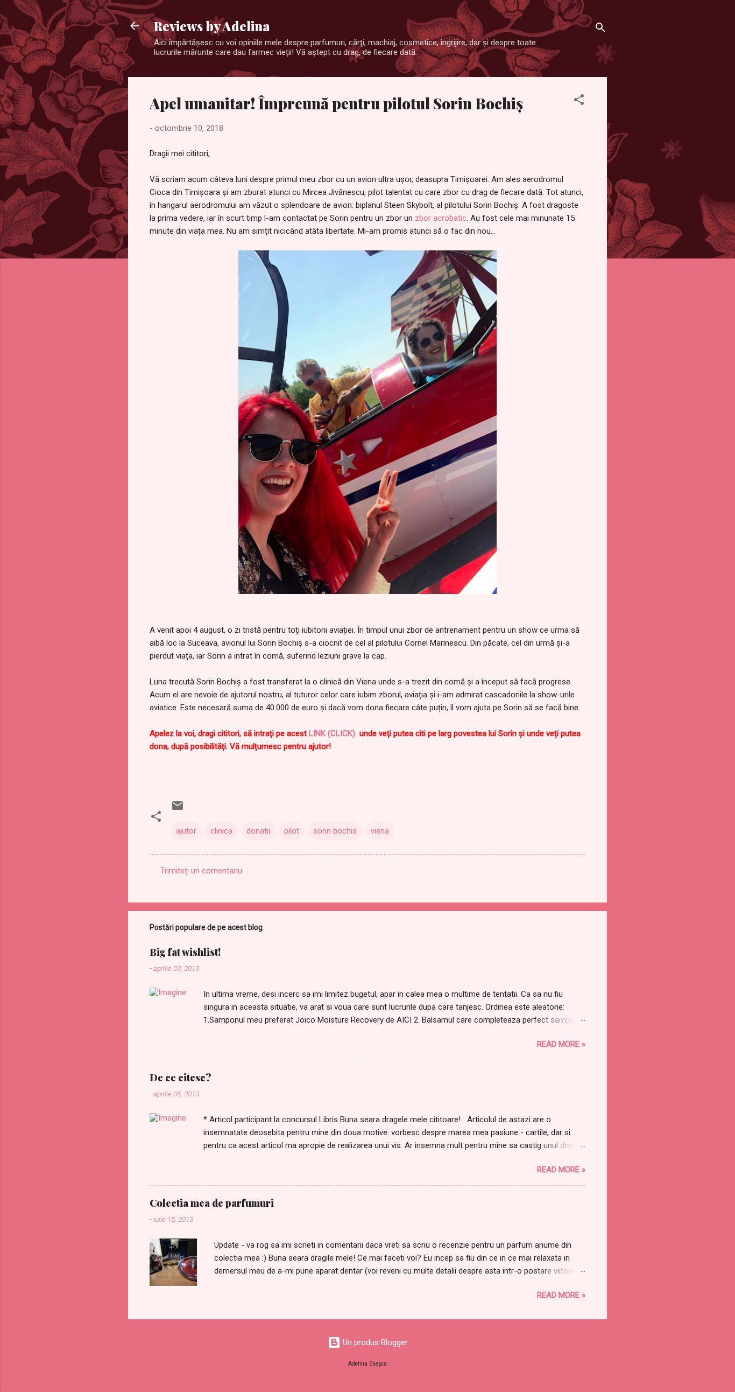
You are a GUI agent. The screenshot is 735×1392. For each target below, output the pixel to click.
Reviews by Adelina (212, 25)
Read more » (561, 1044)
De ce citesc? (180, 1077)
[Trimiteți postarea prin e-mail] (177, 809)
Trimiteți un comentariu (201, 871)
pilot (291, 831)
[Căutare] (600, 29)
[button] (579, 101)
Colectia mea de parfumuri (212, 1203)
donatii (258, 831)
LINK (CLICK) (332, 733)
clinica (221, 831)
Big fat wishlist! (185, 952)
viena (380, 831)
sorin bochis (335, 831)
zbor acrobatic (441, 218)
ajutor (186, 831)
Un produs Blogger (374, 1342)
